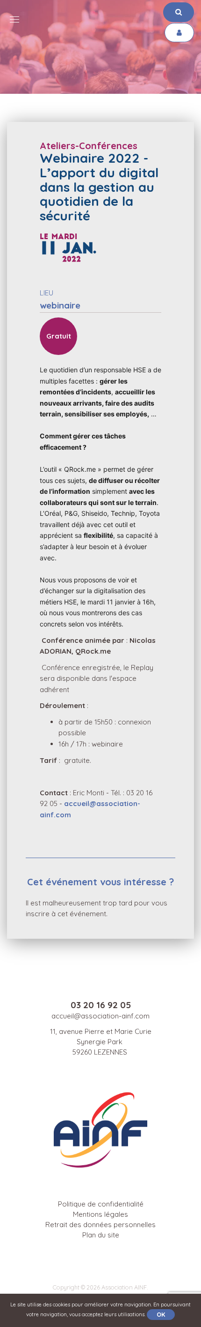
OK (161, 1314)
